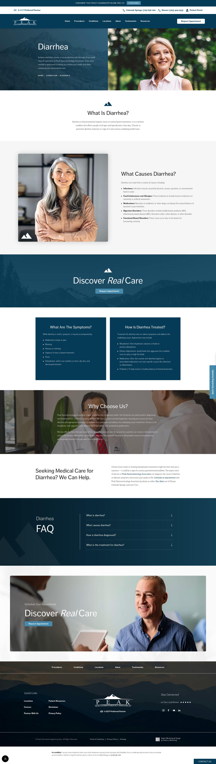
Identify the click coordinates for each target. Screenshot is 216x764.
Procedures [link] (79, 21)
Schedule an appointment (165, 477)
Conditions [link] (93, 21)
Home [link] (67, 21)
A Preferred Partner (29, 10)
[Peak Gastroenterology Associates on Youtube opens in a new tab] (174, 710)
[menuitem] (67, 21)
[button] (5, 758)
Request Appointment (191, 21)
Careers (27, 707)
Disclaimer (53, 707)
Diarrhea (65, 75)
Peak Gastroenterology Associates (136, 474)
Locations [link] (107, 21)
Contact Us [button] (204, 761)
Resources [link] (145, 21)
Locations (28, 701)
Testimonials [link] (130, 21)
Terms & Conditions (97, 739)
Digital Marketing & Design (170, 739)
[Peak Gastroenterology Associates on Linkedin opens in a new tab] (179, 710)
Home (41, 75)
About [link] (118, 21)
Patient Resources (57, 701)
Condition (52, 75)
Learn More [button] (134, 3)
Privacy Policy (55, 713)
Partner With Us (31, 713)
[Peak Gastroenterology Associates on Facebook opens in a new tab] (168, 710)
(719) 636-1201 (116, 755)
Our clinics (160, 481)
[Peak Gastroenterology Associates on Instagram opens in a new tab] (163, 710)
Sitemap (123, 739)
